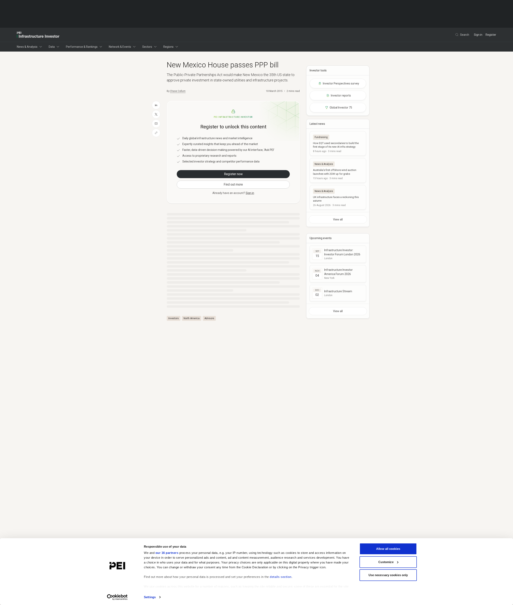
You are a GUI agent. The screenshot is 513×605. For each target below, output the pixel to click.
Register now (233, 174)
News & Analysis (27, 46)
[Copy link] (156, 133)
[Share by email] (156, 123)
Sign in (478, 34)
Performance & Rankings (82, 46)
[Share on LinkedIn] (156, 105)
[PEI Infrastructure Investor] (38, 35)
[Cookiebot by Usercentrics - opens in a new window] (117, 597)
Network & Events (120, 46)
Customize (386, 562)
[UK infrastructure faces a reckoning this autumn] (338, 197)
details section (281, 577)
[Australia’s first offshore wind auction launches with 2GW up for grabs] (338, 170)
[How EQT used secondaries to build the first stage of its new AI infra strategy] (338, 143)
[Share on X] (156, 114)
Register (491, 34)
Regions (168, 46)
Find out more (233, 184)
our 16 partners (167, 552)
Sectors (147, 46)
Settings (150, 597)
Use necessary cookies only (388, 575)
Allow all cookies (388, 548)
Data (52, 46)
